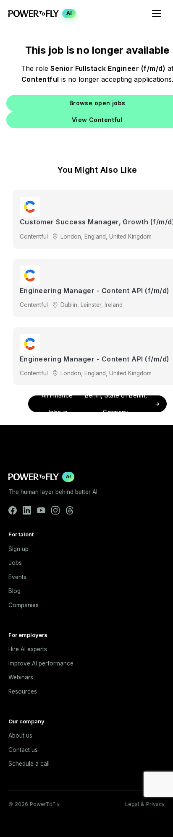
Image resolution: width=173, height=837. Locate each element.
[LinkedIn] (27, 510)
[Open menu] (157, 13)
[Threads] (70, 510)
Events (17, 577)
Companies (23, 605)
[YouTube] (41, 510)
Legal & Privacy (145, 804)
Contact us (23, 749)
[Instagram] (55, 510)
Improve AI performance (40, 663)
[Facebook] (12, 510)
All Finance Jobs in (94, 403)
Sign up (18, 549)
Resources (22, 691)
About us (20, 735)
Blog (14, 590)
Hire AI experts (27, 649)
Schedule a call (29, 763)
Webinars (20, 677)
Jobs (15, 562)
